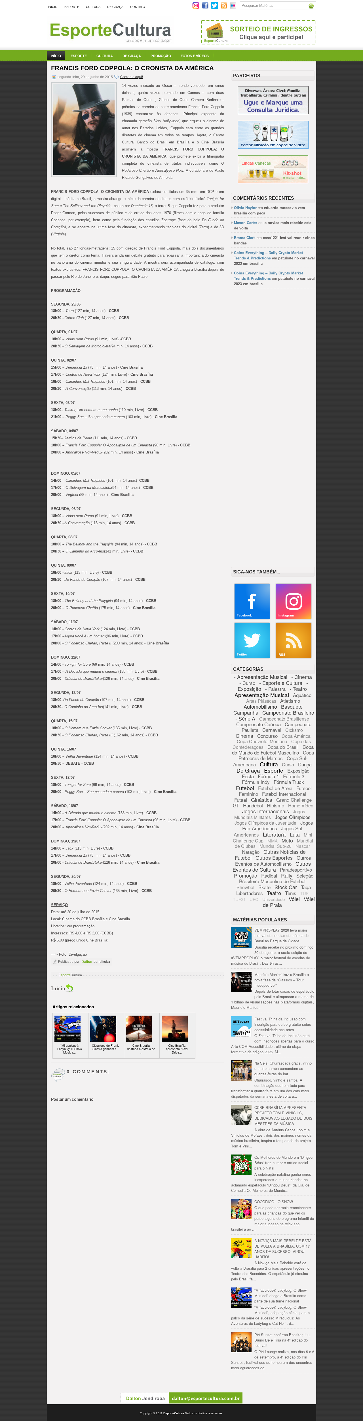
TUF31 (239, 899)
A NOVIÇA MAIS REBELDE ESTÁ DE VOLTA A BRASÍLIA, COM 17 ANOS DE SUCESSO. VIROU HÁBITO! (283, 1248)
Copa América (296, 736)
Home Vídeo (300, 805)
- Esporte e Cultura (280, 682)
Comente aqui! (131, 77)
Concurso (267, 735)
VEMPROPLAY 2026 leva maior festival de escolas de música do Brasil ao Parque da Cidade (281, 935)
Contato (137, 6)
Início (53, 6)
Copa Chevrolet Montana (262, 741)
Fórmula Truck (289, 781)
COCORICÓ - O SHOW (273, 1201)
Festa (248, 776)
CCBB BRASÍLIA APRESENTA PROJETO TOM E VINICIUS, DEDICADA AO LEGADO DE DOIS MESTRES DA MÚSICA (283, 1115)
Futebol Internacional (284, 793)
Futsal (240, 799)
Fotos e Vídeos (195, 55)
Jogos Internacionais (265, 811)
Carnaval (271, 729)
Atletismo (290, 700)
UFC (254, 899)
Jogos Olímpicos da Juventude (265, 823)
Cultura (93, 6)
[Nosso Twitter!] (252, 657)
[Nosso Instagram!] (293, 618)
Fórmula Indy (256, 781)
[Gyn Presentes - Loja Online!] (273, 181)
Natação (250, 851)
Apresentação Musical (262, 694)
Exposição (298, 770)
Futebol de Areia (275, 788)
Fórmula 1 (268, 776)
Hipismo (275, 805)
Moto (287, 840)
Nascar (303, 846)
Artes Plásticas (261, 701)
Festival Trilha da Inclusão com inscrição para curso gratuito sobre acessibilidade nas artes (282, 1024)
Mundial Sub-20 (275, 846)
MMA (272, 841)
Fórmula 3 (293, 776)
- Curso (247, 682)
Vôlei (294, 898)
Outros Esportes (274, 857)
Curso (288, 764)
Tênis (290, 893)
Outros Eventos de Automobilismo (273, 860)
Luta (295, 834)
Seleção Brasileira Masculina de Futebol (276, 878)
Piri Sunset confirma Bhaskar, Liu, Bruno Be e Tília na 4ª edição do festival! (282, 1340)
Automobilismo (260, 706)
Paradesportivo (296, 869)
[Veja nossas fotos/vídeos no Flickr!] (233, 7)
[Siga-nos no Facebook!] (206, 7)
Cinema (244, 735)
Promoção (161, 55)
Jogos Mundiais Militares (269, 814)
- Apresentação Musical (260, 676)
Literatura (274, 834)
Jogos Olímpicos (293, 816)
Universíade (273, 899)
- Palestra (275, 688)
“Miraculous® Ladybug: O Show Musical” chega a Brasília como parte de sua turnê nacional (280, 1295)
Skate (264, 887)
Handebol (253, 805)
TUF (304, 893)
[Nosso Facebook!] (252, 618)
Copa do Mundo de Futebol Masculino (273, 749)
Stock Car (286, 887)
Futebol (245, 788)
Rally (286, 875)
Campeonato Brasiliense (284, 718)
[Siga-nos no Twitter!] (215, 7)
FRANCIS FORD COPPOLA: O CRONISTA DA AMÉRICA (132, 68)
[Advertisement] (273, 379)
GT (236, 805)
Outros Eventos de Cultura (272, 866)
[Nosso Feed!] (293, 657)
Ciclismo (294, 730)
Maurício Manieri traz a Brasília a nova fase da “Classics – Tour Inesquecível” (281, 980)
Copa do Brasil (283, 746)
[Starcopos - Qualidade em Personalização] (273, 147)
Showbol (245, 887)
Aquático (302, 694)
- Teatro (298, 688)
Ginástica (261, 799)
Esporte (71, 6)
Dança (305, 764)
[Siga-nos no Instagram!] (196, 7)
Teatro (274, 893)
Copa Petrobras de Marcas (276, 755)
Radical (269, 875)
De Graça (115, 6)
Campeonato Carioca (258, 724)
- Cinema (301, 676)
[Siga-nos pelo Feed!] (224, 7)
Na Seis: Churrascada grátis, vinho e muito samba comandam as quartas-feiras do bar (283, 1068)
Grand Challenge (294, 799)
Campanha (245, 712)
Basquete (292, 706)
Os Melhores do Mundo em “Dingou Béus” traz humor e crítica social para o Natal (283, 1163)
